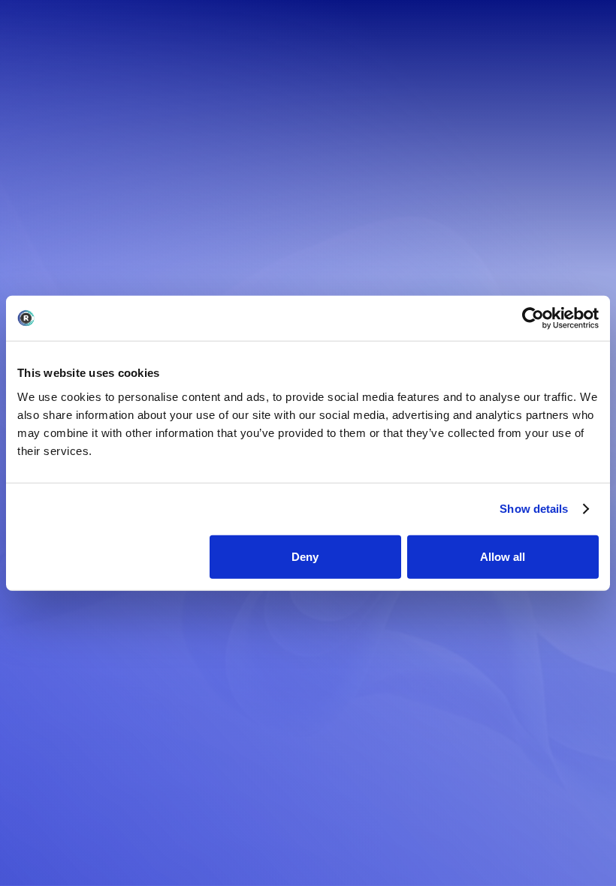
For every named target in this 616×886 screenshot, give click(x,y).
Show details (534, 508)
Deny (305, 556)
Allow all (502, 556)
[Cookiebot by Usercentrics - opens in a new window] (533, 318)
